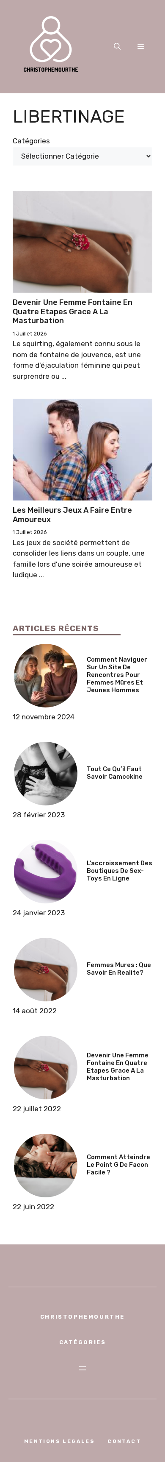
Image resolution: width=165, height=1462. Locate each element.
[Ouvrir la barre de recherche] (117, 46)
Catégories (31, 141)
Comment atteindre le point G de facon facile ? (118, 1164)
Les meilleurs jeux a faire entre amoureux (72, 515)
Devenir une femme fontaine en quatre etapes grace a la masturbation (72, 311)
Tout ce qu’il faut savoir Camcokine (115, 772)
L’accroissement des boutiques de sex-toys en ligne (119, 870)
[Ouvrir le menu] (82, 1368)
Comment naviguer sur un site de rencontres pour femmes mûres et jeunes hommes (117, 675)
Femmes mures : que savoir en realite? (119, 968)
